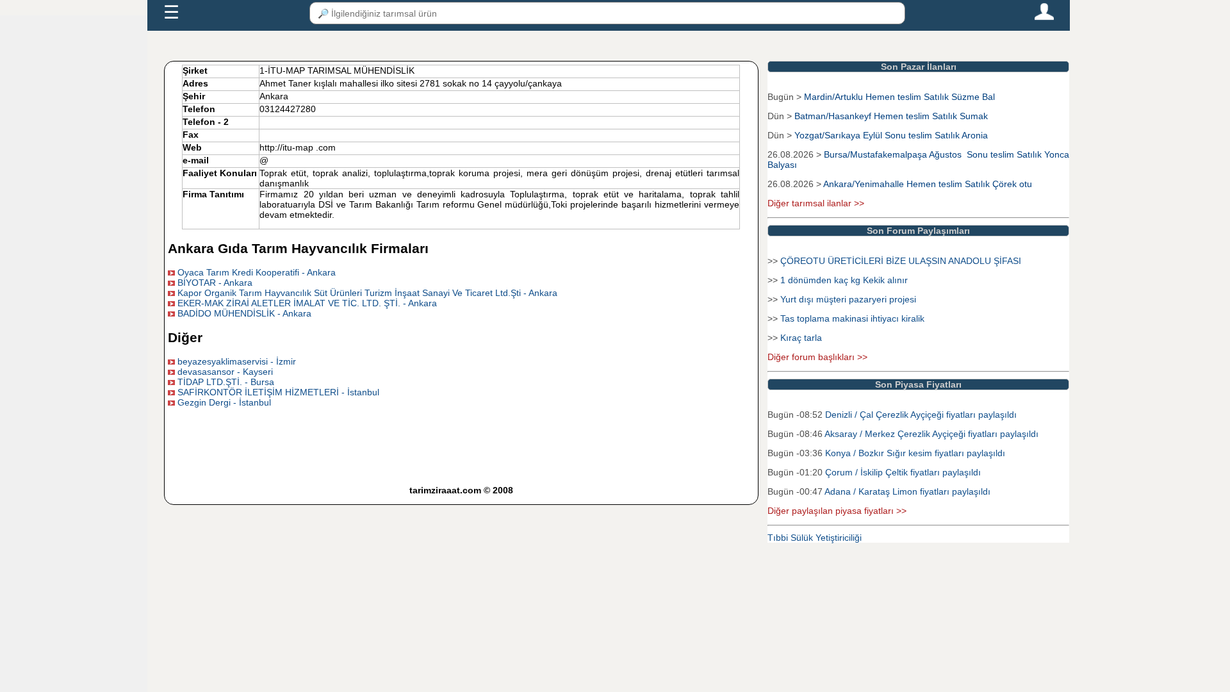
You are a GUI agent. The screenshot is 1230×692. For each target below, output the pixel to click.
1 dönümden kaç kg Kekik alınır (844, 280)
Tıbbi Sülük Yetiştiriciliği (814, 537)
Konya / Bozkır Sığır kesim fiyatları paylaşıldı (915, 453)
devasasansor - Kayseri (225, 372)
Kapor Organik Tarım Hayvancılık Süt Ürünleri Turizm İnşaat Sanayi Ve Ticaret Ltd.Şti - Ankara (367, 293)
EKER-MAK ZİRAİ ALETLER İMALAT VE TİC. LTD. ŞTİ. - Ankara (307, 303)
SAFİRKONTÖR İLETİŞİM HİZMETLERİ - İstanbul (278, 392)
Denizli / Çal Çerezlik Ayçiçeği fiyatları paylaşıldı (921, 414)
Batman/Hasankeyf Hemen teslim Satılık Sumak (891, 116)
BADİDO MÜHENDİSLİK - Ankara (244, 313)
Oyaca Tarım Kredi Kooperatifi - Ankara (256, 272)
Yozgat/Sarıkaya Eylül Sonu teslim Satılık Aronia (891, 135)
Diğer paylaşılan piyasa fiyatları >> (836, 511)
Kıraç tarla (801, 338)
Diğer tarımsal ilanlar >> (815, 203)
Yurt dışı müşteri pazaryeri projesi (848, 299)
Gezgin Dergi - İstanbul (224, 402)
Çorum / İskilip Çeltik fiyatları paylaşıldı (903, 472)
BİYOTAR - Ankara (214, 282)
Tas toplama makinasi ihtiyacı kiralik (852, 318)
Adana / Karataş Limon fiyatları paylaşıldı (907, 491)
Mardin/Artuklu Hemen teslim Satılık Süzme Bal (899, 97)
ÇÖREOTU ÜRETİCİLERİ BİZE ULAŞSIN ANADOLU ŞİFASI (900, 261)
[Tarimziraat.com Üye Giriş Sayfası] (1044, 17)
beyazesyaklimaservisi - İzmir (236, 361)
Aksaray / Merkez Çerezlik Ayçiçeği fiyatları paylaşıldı (931, 434)
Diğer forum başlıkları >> (817, 357)
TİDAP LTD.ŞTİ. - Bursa (225, 382)
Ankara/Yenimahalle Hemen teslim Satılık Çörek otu (927, 184)
